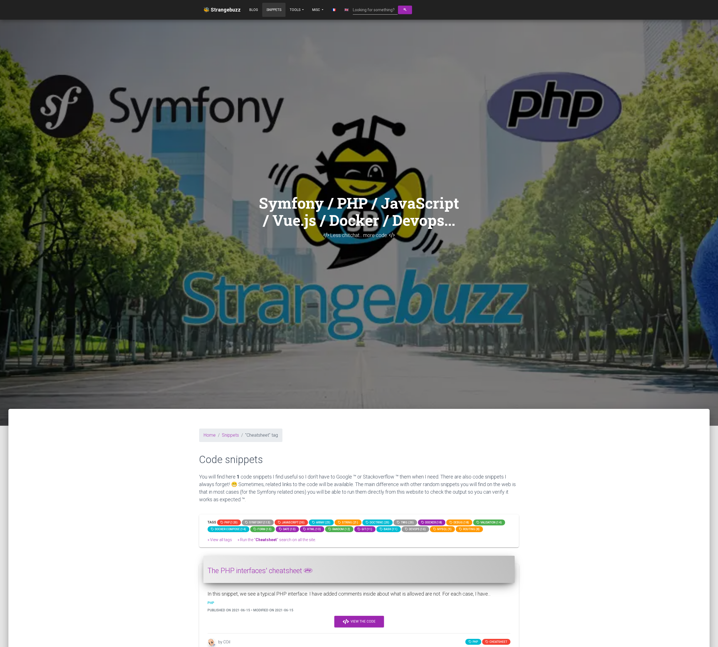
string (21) (349, 522)
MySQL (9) (444, 529)
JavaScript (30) (293, 522)
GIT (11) (366, 529)
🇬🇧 (346, 10)
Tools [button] (295, 10)
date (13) (289, 529)
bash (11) (390, 529)
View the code (362, 621)
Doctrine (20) (379, 522)
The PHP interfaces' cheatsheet (256, 571)
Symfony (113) (259, 522)
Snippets (273, 10)
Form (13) (263, 529)
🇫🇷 (334, 10)
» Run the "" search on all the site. (277, 539)
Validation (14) (490, 522)
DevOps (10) (417, 529)
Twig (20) (407, 522)
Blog (253, 10)
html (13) (313, 529)
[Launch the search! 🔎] (405, 10)
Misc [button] (316, 10)
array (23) (322, 522)
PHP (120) (230, 522)
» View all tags (220, 539)
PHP (474, 641)
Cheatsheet (497, 641)
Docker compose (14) (230, 529)
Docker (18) (433, 522)
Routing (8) (471, 529)
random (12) (340, 529)
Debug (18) (460, 522)
